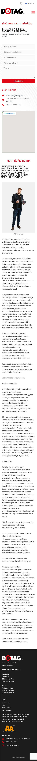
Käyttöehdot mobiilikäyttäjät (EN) (12, 721)
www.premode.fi (7, 665)
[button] (33, 12)
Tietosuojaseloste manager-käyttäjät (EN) (15, 714)
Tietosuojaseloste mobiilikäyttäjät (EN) (14, 716)
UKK (3, 705)
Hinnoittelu (5, 703)
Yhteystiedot (6, 707)
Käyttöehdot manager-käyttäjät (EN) (13, 719)
